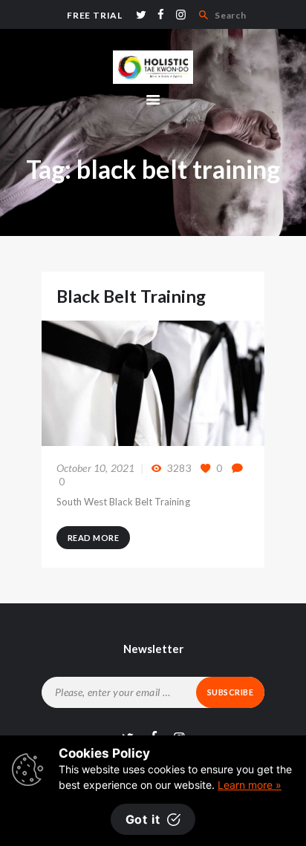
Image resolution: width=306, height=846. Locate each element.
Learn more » (249, 784)
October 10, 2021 (95, 468)
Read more (94, 537)
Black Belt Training (131, 296)
